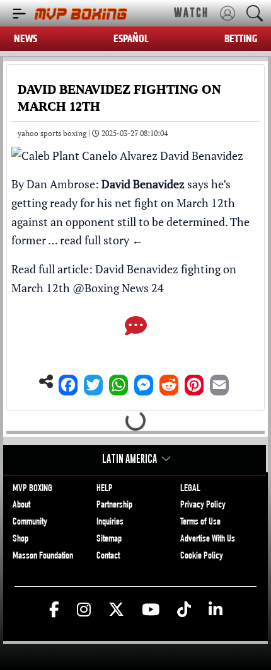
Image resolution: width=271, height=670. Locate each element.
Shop (20, 540)
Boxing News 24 (124, 287)
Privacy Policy (203, 506)
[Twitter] (93, 381)
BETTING (240, 38)
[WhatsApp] (118, 381)
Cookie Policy (201, 557)
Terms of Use (200, 523)
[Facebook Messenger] (143, 381)
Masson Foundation (43, 557)
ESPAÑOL (131, 38)
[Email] (219, 381)
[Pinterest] (194, 381)
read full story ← (101, 239)
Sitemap (109, 540)
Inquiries (110, 523)
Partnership (114, 506)
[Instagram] (84, 610)
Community (30, 523)
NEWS (25, 38)
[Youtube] (151, 610)
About (21, 506)
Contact (108, 557)
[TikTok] (184, 610)
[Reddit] (169, 381)
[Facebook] (68, 381)
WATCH (191, 12)
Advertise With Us (207, 540)
